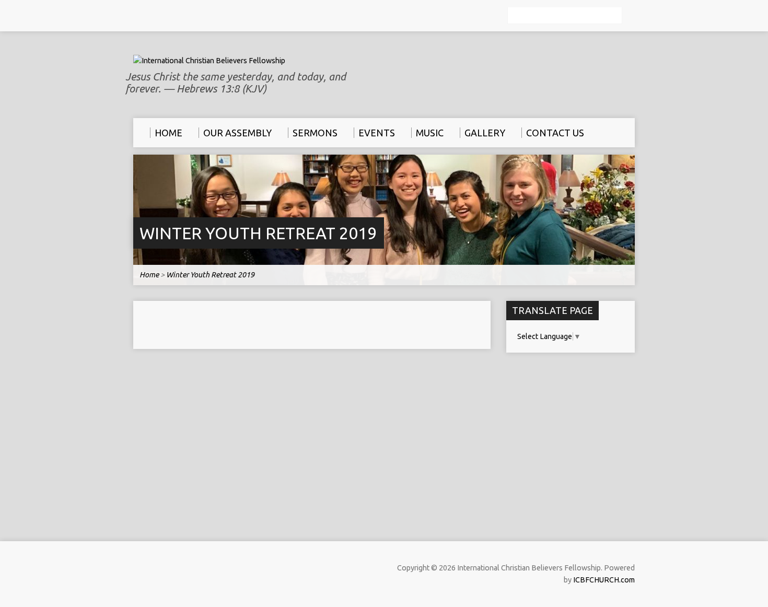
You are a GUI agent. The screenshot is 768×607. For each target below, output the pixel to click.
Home (149, 275)
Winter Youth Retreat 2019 (258, 233)
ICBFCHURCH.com (604, 580)
